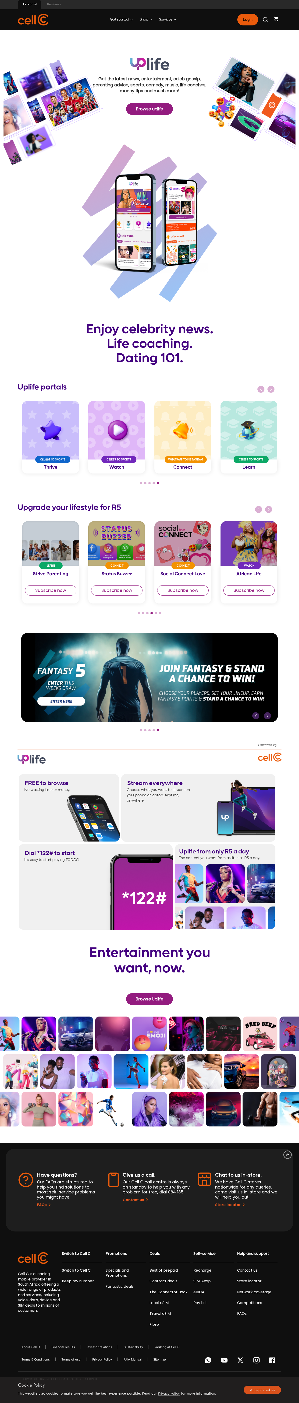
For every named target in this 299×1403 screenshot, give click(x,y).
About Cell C (30, 1347)
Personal (30, 4)
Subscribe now (50, 590)
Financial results (63, 1347)
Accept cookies (262, 1390)
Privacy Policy (102, 1359)
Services (166, 19)
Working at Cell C (167, 1347)
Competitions (249, 1302)
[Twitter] (241, 1361)
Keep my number (78, 1281)
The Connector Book (169, 1292)
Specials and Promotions (117, 1273)
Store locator (228, 1204)
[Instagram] (257, 1361)
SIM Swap (202, 1281)
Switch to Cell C (76, 1253)
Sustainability (133, 1347)
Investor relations (99, 1347)
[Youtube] (225, 1361)
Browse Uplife (149, 999)
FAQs (42, 1204)
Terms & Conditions (35, 1359)
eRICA (198, 1292)
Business (54, 4)
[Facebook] (273, 1361)
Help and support (253, 1253)
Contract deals (163, 1281)
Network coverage (254, 1292)
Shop (144, 19)
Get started (120, 19)
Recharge (202, 1270)
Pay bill (199, 1302)
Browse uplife (149, 109)
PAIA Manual (133, 1359)
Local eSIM (159, 1302)
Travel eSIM (160, 1313)
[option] (51, 437)
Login (247, 19)
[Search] (265, 19)
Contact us (133, 1200)
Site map (159, 1359)
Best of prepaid (164, 1270)
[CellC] (33, 19)
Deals (155, 1253)
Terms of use (71, 1359)
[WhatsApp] (209, 1361)
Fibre (154, 1324)
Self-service (204, 1253)
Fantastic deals (120, 1286)
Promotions (116, 1253)
